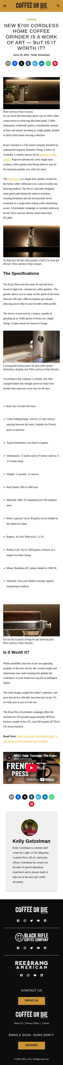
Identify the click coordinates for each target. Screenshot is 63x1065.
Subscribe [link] (31, 1045)
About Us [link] (18, 1023)
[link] (31, 5)
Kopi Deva (14, 178)
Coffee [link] (31, 19)
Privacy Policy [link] (32, 1023)
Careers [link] (45, 1023)
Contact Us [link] (31, 1001)
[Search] (58, 6)
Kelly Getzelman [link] (40, 54)
